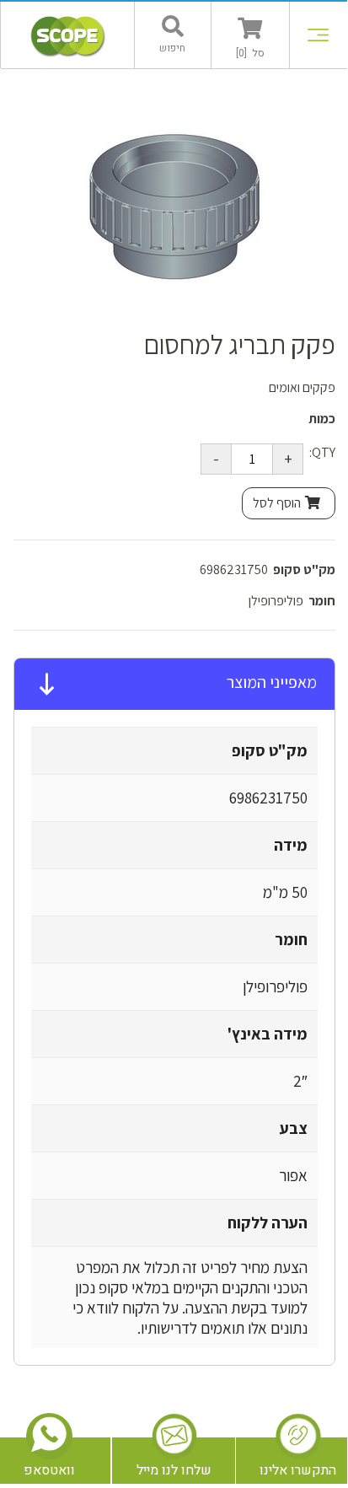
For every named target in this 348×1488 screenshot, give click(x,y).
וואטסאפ (49, 1470)
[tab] (174, 684)
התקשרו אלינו (298, 1470)
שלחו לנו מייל (174, 1470)
